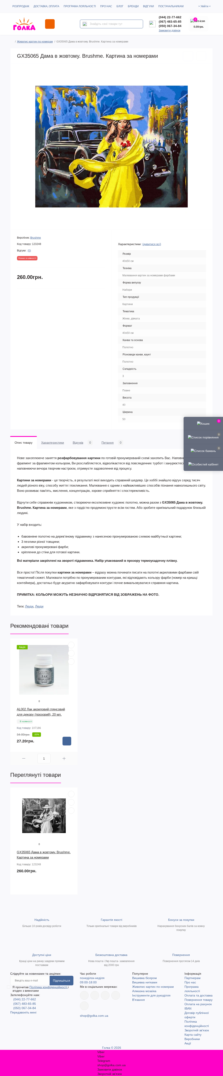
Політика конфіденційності (48, 987)
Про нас (106, 6)
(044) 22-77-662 (170, 17)
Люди (29, 606)
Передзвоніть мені (23, 1012)
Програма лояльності (80, 6)
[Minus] (23, 758)
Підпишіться (61, 980)
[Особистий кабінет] (203, 464)
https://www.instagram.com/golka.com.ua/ (94, 995)
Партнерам (192, 978)
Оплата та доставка (198, 995)
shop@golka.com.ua (94, 1015)
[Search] (85, 24)
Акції (187, 1043)
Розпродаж (20, 6)
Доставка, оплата (46, 6)
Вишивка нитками (144, 982)
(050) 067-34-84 (170, 26)
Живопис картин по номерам (35, 41)
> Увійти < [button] (204, 6)
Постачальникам (171, 6)
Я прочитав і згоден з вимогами (40, 988)
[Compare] (71, 661)
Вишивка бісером (144, 978)
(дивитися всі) (151, 244)
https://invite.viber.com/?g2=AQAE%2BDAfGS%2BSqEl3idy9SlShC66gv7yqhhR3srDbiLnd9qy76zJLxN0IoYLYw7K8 (115, 995)
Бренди (133, 6)
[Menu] (50, 24)
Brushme (35, 237)
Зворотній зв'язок (196, 1030)
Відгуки (148, 6)
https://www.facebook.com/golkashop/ (84, 995)
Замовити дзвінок (169, 30)
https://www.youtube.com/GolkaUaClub (105, 995)
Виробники (192, 1039)
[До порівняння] (201, 56)
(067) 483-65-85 (170, 21)
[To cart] (67, 741)
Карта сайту (192, 1034)
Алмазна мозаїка (144, 991)
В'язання (138, 999)
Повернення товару (198, 999)
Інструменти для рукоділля (151, 995)
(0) (29, 250)
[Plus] (64, 758)
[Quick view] (71, 645)
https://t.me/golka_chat (84, 1005)
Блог (120, 6)
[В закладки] (188, 56)
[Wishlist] (71, 653)
